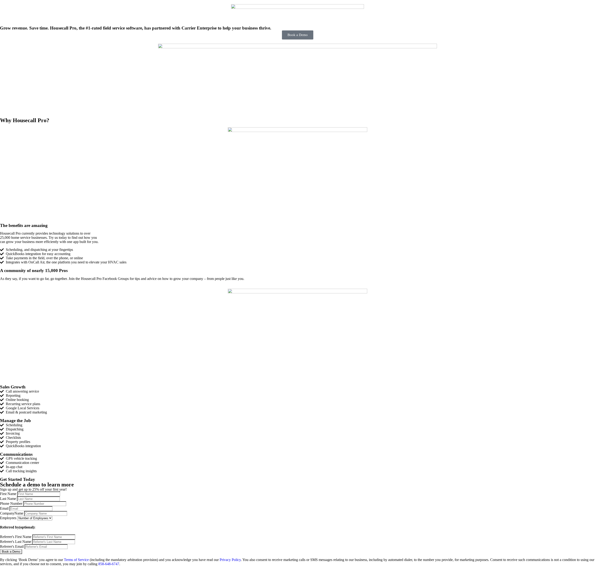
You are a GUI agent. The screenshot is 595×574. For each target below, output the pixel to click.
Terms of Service (76, 560)
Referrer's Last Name (16, 542)
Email (5, 508)
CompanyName (12, 513)
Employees (8, 518)
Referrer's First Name (16, 537)
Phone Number (11, 503)
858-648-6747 (108, 564)
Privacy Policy (230, 560)
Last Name (8, 499)
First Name (8, 494)
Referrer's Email (12, 546)
